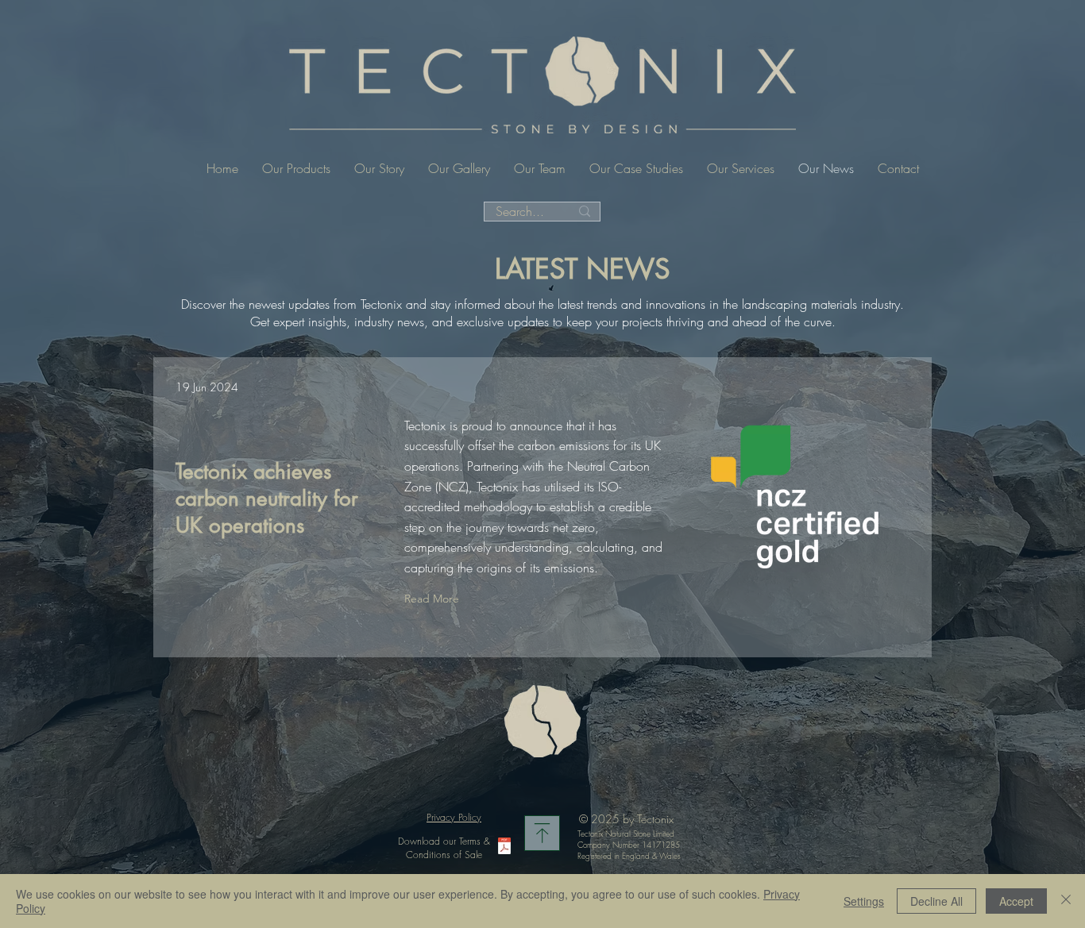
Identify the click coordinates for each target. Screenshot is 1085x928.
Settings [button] (864, 901)
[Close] (1065, 901)
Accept (1016, 901)
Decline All (936, 901)
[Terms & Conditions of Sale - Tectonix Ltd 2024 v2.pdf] (504, 848)
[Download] (542, 833)
